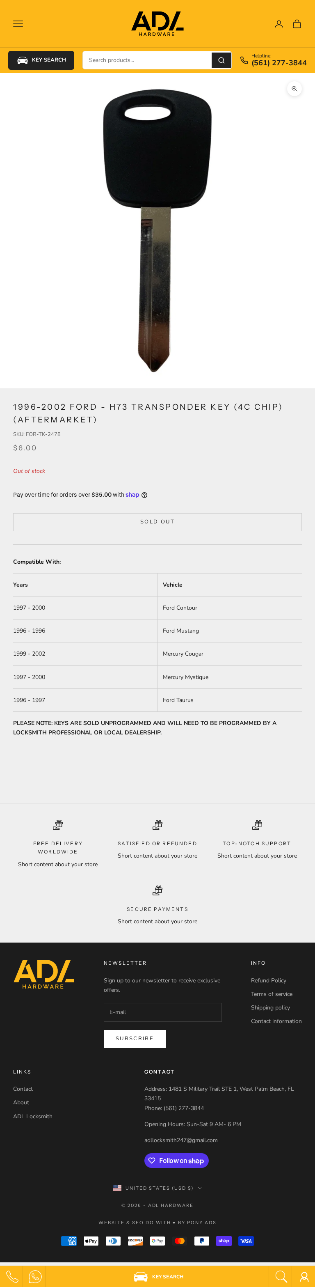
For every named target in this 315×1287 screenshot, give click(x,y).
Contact (23, 1089)
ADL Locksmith (32, 1116)
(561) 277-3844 (279, 63)
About (21, 1102)
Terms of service (271, 994)
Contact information (276, 1021)
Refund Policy (268, 980)
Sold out (157, 521)
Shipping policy (270, 1008)
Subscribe (135, 1038)
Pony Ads (202, 1222)
